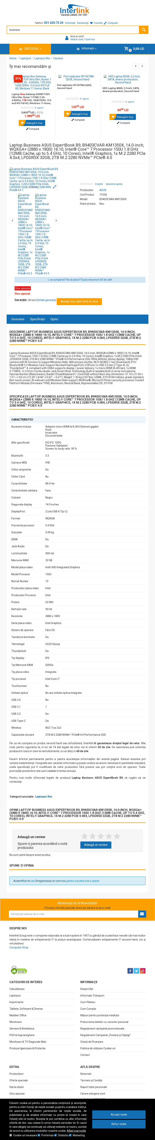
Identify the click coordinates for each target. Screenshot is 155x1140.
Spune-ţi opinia (114, 184)
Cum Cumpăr (88, 1008)
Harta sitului (16, 1087)
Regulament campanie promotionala (102, 1028)
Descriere (17, 319)
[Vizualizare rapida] (47, 86)
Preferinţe (47, 1135)
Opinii (54, 319)
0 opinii (99, 184)
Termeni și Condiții (91, 1080)
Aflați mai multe (76, 1130)
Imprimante (16, 1002)
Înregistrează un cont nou (51, 880)
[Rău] (92, 836)
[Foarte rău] (84, 836)
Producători (16, 1073)
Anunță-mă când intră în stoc (79, 301)
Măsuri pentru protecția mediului (99, 1015)
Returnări (85, 1073)
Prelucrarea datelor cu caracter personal (104, 1021)
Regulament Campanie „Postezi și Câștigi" (105, 1035)
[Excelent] (117, 836)
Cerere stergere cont (92, 1093)
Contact (85, 1054)
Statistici (63, 1135)
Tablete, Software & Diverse (26, 1008)
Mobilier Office (17, 1015)
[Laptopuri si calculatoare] (33, 961)
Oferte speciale (18, 1080)
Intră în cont (77, 39)
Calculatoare (17, 988)
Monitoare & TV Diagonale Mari (27, 1041)
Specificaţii (37, 319)
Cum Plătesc (87, 1002)
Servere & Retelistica (21, 1028)
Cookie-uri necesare (25, 1135)
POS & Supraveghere (22, 1035)
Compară (34, 128)
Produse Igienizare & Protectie (27, 1048)
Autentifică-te (21, 880)
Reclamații (82, 22)
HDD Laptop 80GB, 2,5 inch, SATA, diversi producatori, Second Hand (121, 90)
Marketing (79, 1135)
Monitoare (15, 1021)
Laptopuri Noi (43, 796)
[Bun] (101, 836)
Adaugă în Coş (34, 123)
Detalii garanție (46, 299)
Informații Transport (92, 995)
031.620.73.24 (53, 23)
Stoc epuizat (17, 1093)
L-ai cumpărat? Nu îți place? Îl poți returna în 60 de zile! (80, 279)
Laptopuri (15, 995)
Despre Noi (86, 988)
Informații (70, 22)
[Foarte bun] (109, 836)
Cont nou (90, 39)
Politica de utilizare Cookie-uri (97, 1048)
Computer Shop (18, 947)
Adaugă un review (96, 845)
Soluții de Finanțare (91, 1041)
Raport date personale (93, 1087)
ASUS (102, 190)
